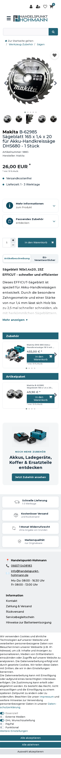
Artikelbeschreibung (17, 258)
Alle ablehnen (30, 744)
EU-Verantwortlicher (44, 258)
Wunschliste (54, 55)
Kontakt (11, 600)
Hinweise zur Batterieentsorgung (28, 622)
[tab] (16, 259)
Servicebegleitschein (20, 617)
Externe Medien (15, 716)
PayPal (9, 723)
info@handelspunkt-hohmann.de (25, 573)
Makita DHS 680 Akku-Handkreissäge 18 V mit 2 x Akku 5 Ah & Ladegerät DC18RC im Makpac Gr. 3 (40, 346)
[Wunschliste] (45, 6)
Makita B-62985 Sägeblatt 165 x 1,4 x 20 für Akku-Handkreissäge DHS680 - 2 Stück (40, 387)
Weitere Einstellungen (14, 731)
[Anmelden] (31, 6)
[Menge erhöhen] (13, 240)
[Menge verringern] (13, 245)
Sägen (40, 44)
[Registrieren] (38, 6)
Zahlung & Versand (19, 606)
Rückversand (15, 611)
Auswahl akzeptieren (30, 751)
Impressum (47, 696)
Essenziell (11, 713)
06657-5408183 (21, 565)
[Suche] (53, 31)
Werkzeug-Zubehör (20, 44)
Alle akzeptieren (31, 737)
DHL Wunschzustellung (20, 720)
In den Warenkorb (36, 242)
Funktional (12, 727)
